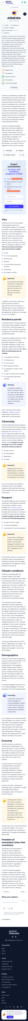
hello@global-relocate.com (15, 940)
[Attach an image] (11, 908)
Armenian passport (16, 507)
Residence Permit (10, 155)
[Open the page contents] (24, 14)
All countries (14, 7)
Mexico (4, 953)
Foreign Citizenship (7, 961)
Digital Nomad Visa (7, 966)
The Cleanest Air (6, 987)
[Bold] (4, 908)
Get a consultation (14, 206)
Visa (23, 155)
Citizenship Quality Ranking (9, 984)
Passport (20, 150)
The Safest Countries (7, 977)
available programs (14, 412)
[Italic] (6, 908)
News (3, 997)
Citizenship (9, 150)
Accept (10, 1017)
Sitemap (4, 1003)
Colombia (6, 891)
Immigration (5, 964)
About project (5, 995)
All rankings (14, 87)
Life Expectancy (6, 982)
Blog (3, 1000)
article (4, 314)
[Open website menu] (3, 2)
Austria (22, 891)
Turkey (3, 951)
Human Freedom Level (8, 979)
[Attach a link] (9, 908)
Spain (3, 948)
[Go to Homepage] (9, 2)
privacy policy (21, 912)
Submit (21, 908)
